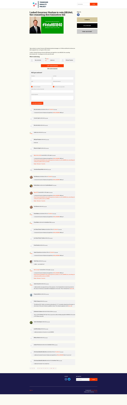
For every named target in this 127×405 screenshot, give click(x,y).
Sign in (31, 390)
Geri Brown (36, 176)
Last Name (54, 75)
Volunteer (87, 25)
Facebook (51, 109)
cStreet (95, 391)
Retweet (39, 163)
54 (51, 368)
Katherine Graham (38, 311)
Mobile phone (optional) (57, 81)
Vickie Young (36, 301)
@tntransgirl (37, 269)
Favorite (43, 163)
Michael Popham (69, 60)
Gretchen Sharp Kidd (38, 169)
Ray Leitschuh (38, 60)
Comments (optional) (34, 94)
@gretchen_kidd (37, 155)
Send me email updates (36, 86)
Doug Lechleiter (37, 294)
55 (53, 368)
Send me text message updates (60, 86)
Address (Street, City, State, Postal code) (37, 89)
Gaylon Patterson (38, 344)
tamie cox (52, 60)
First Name (33, 75)
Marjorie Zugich (37, 148)
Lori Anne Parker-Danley (39, 229)
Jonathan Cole (48, 222)
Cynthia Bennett (49, 185)
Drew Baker (36, 213)
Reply (35, 163)
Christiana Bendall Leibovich (40, 351)
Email (32, 81)
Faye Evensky (37, 245)
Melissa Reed (37, 337)
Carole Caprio (37, 118)
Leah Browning (37, 328)
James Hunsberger (38, 321)
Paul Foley (36, 261)
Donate (87, 19)
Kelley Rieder (37, 185)
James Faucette (37, 252)
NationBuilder (94, 390)
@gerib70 (36, 192)
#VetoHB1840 (56, 112)
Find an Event (87, 31)
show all (71, 288)
